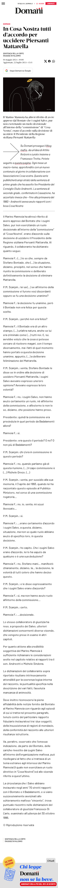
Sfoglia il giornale (25, 3)
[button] (45, 61)
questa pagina (23, 163)
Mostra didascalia (29, 94)
